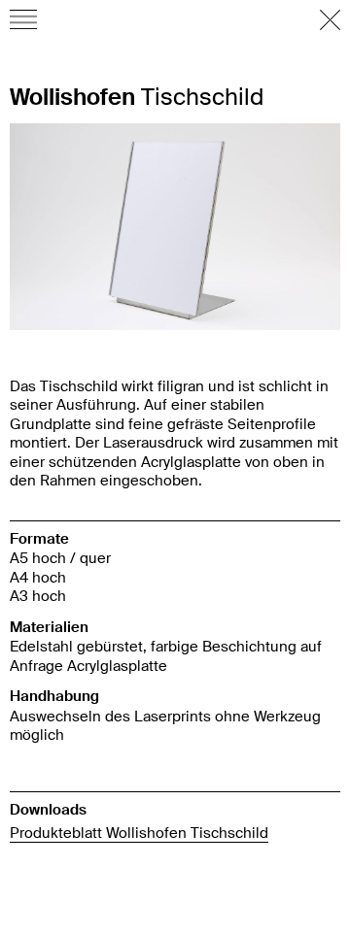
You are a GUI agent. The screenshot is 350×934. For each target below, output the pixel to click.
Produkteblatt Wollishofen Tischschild (139, 832)
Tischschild (136, 96)
